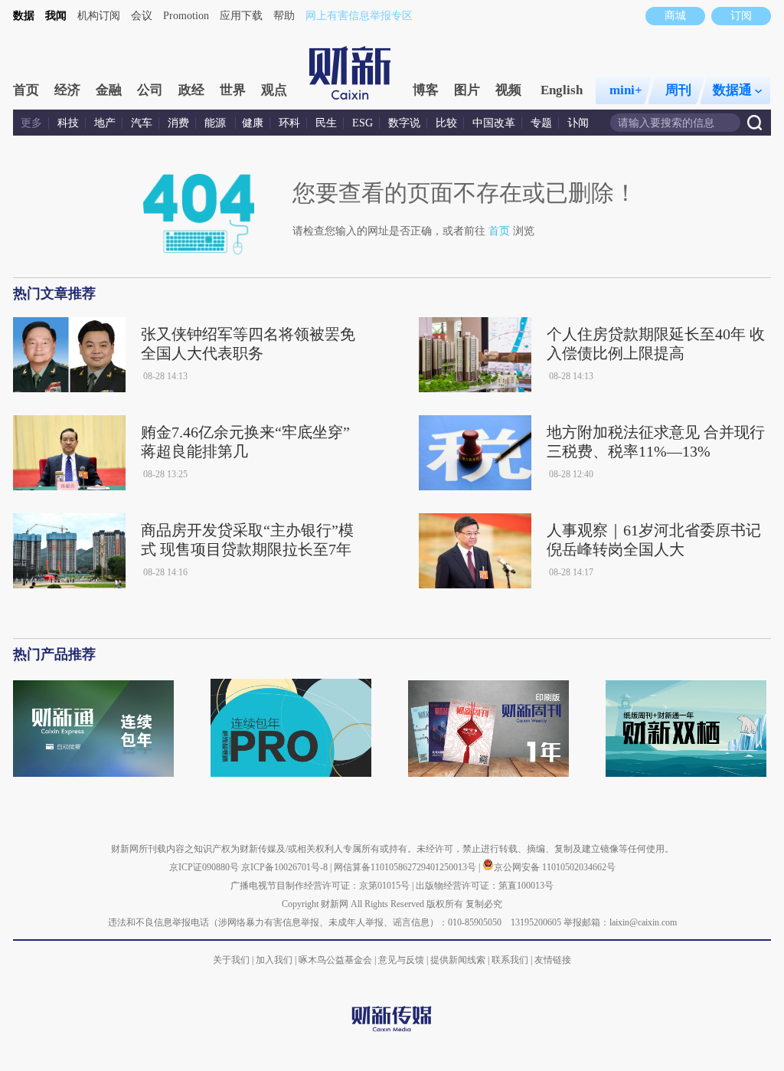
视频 (508, 90)
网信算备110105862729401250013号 (406, 867)
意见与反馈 (401, 960)
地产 (105, 123)
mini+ (625, 90)
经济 (67, 90)
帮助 (284, 15)
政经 (191, 90)
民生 (326, 123)
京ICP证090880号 (204, 867)
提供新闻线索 (457, 960)
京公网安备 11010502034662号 (555, 867)
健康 (252, 123)
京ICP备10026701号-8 (285, 867)
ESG (362, 123)
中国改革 (493, 123)
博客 (426, 90)
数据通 (732, 90)
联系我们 (510, 960)
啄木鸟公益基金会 (336, 960)
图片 (467, 90)
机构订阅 (98, 15)
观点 (274, 90)
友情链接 (552, 960)
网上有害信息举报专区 (359, 15)
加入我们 (274, 960)
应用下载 (241, 15)
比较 (446, 123)
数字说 (404, 123)
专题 (541, 123)
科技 (68, 123)
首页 (26, 90)
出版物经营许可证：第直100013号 (485, 885)
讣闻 (578, 123)
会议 (141, 15)
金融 (109, 90)
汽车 (141, 123)
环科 (289, 123)
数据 (23, 15)
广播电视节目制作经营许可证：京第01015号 (320, 885)
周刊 (678, 90)
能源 (216, 123)
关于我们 (231, 960)
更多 (31, 123)
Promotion (186, 15)
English (562, 90)
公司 (150, 90)
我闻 (56, 15)
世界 (233, 90)
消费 (178, 123)
